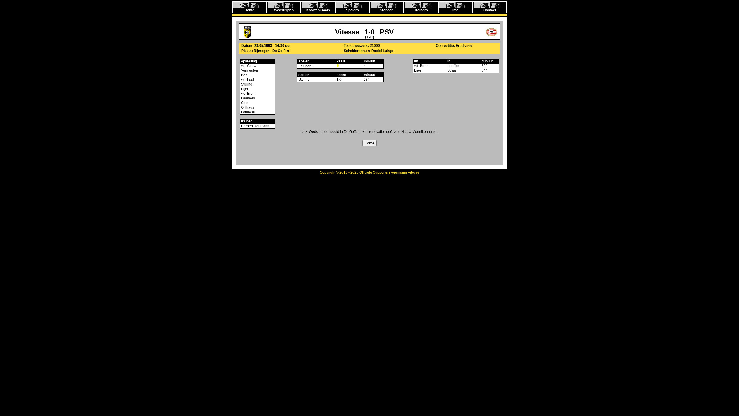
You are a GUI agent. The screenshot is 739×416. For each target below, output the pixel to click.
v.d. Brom (247, 94)
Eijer (244, 89)
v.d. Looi (247, 80)
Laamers (247, 98)
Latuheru (247, 112)
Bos (243, 75)
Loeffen (453, 66)
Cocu (244, 103)
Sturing (246, 84)
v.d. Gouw (248, 66)
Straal (452, 70)
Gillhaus (247, 107)
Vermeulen (249, 70)
